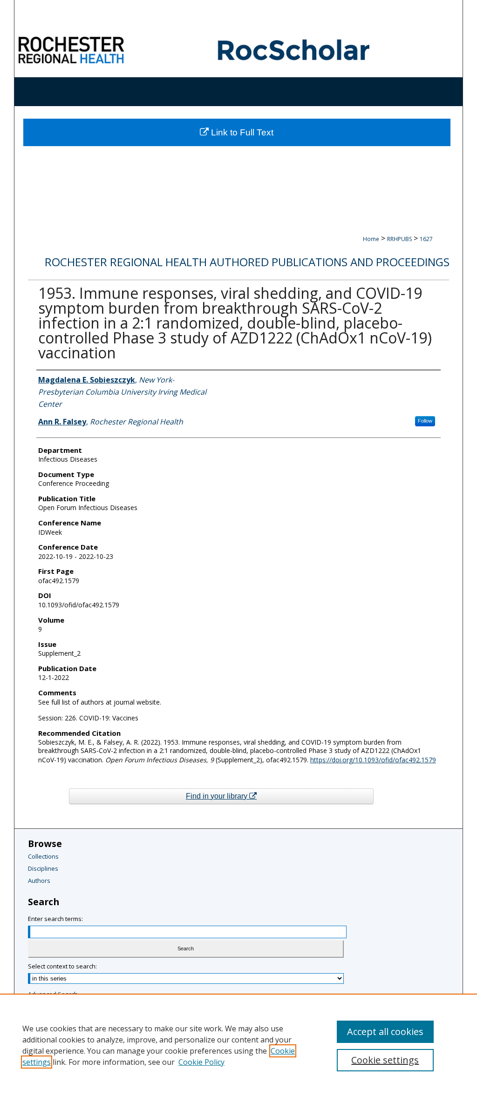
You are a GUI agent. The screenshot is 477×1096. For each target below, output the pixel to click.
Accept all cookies (385, 1031)
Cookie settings (385, 1060)
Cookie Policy (201, 1062)
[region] (238, 1045)
